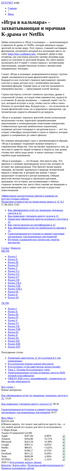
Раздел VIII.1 (15, 288)
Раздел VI (13, 277)
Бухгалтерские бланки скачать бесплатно (31, 363)
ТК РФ (5, 303)
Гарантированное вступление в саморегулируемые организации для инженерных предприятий (36, 235)
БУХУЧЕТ (7, 2)
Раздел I (12, 256)
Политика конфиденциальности (45, 465)
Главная (12, 8)
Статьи (5, 248)
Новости (16, 248)
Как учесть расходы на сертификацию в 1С (32, 224)
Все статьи (7, 387)
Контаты (6, 465)
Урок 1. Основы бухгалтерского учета (29, 369)
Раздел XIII (14, 343)
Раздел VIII (14, 285)
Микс (11, 14)
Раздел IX (13, 291)
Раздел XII (13, 341)
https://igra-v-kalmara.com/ (21, 54)
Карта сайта (19, 465)
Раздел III (13, 262)
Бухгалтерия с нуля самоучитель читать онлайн (34, 366)
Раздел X (13, 294)
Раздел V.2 (13, 274)
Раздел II (12, 259)
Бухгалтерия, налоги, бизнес (26, 462)
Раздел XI (13, 297)
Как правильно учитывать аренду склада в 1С (33, 216)
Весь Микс (7, 418)
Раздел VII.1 (14, 282)
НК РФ (5, 251)
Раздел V (13, 268)
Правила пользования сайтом (17, 468)
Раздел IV (13, 265)
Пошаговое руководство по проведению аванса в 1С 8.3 (32, 201)
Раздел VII (13, 280)
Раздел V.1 (13, 271)
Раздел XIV (14, 346)
